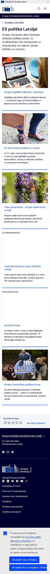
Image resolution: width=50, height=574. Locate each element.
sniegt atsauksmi (37, 423)
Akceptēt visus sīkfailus (24, 559)
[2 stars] (7, 422)
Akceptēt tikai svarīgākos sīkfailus (29, 567)
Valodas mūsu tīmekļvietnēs (15, 496)
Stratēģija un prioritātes (14, 22)
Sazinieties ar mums (11, 486)
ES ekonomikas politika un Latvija (21, 148)
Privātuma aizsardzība (12, 506)
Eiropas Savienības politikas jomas (22, 384)
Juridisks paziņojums (11, 511)
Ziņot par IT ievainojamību (14, 491)
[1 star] (5, 422)
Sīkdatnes (7, 501)
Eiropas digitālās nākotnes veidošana (23, 92)
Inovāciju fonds (12, 325)
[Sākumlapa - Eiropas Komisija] (8, 8)
